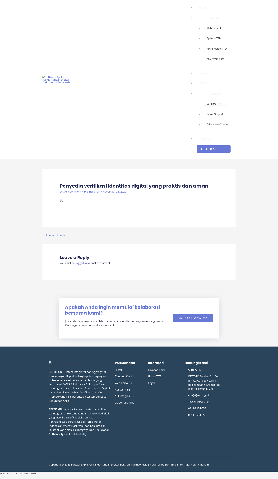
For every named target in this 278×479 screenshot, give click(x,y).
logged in (81, 263)
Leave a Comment (70, 191)
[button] (214, 149)
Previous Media (54, 235)
